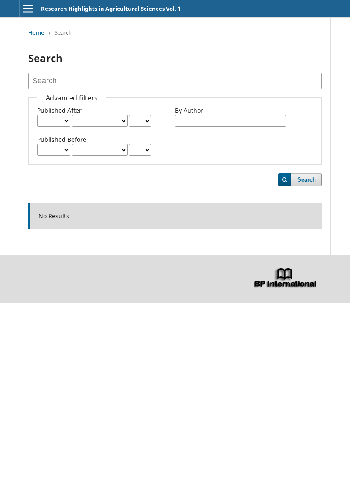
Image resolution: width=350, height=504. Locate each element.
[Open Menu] (28, 8)
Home (36, 32)
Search (307, 179)
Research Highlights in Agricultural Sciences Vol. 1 (111, 8)
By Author (189, 110)
